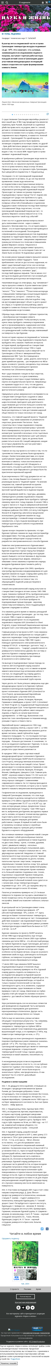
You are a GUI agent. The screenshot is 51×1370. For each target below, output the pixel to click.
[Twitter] (42, 1229)
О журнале (24, 2)
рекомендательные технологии (36, 1333)
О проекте (14, 1289)
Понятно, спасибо (9, 1363)
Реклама (27, 1289)
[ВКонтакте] (47, 1229)
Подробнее (15, 1359)
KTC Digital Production (37, 1342)
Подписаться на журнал (25, 26)
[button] (47, 83)
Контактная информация (25, 1302)
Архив (38, 1289)
